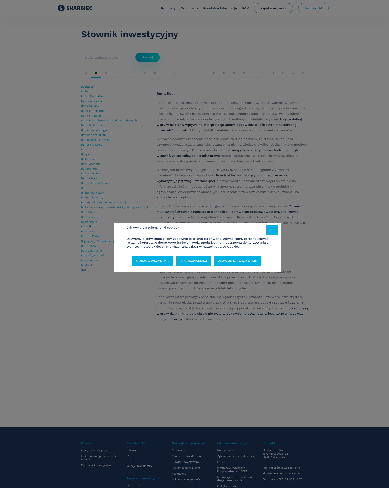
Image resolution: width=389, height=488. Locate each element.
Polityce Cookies (226, 246)
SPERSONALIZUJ (194, 261)
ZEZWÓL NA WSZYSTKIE (237, 261)
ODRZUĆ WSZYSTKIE (152, 261)
